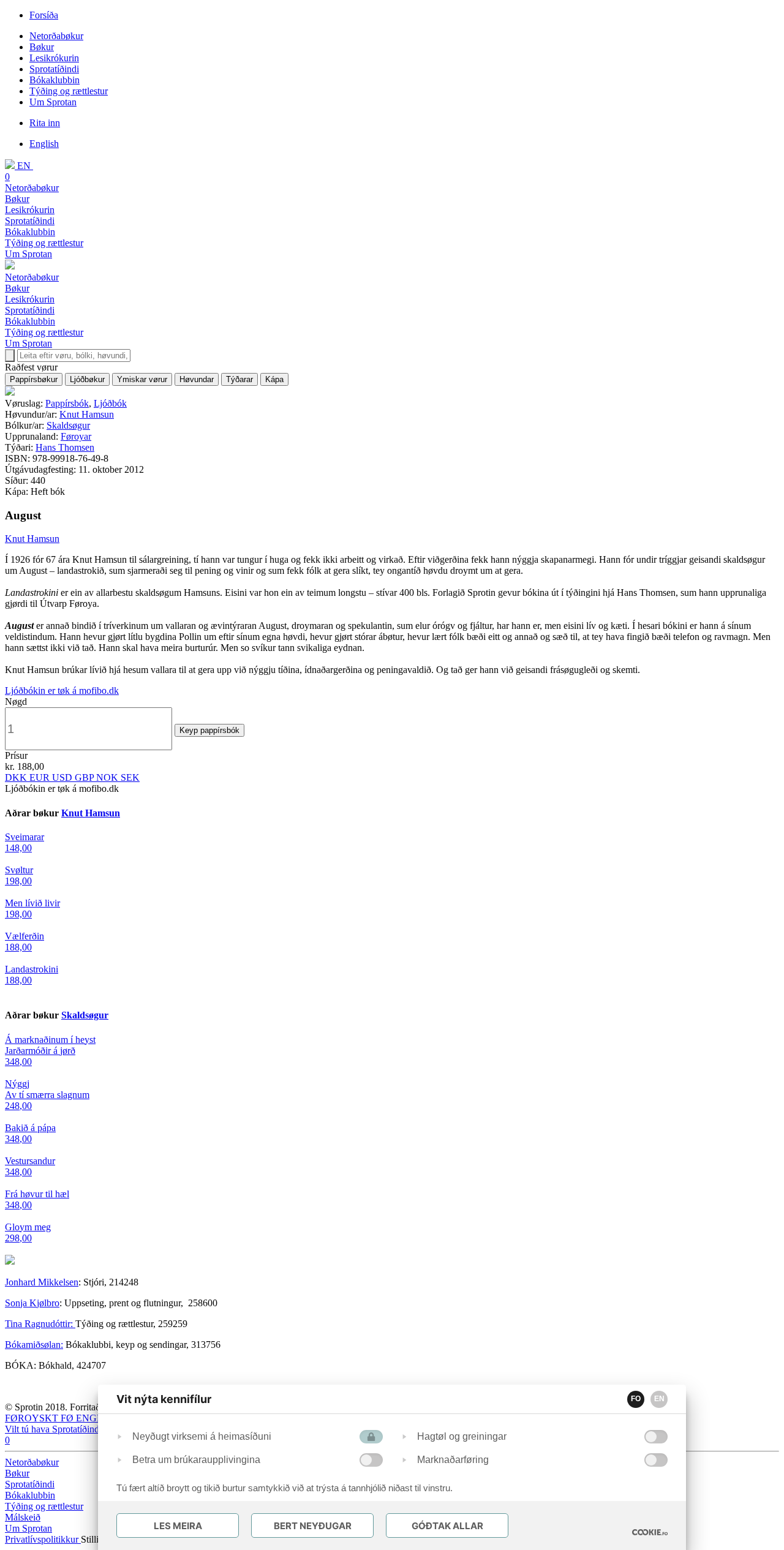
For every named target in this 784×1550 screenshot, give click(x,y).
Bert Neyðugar (313, 1526)
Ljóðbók (110, 403)
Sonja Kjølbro (32, 1303)
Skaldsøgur (68, 425)
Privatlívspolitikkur (43, 1539)
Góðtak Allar (447, 1526)
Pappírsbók (67, 403)
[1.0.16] (650, 1532)
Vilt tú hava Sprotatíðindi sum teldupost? (83, 1429)
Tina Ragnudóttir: (40, 1324)
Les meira (178, 1526)
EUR (40, 777)
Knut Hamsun (86, 414)
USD (63, 777)
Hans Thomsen (65, 447)
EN (659, 1398)
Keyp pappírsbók (209, 730)
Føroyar (76, 436)
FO (636, 1398)
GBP (85, 777)
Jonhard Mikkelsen (41, 1282)
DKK (17, 777)
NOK (108, 777)
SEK (130, 777)
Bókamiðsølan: (34, 1344)
